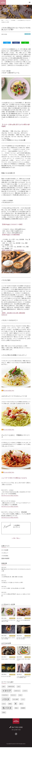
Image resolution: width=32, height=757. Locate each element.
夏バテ (21, 703)
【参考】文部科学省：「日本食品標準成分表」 (13, 250)
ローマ (4, 703)
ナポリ (20, 695)
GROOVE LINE (11, 686)
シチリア (25, 690)
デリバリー (13, 695)
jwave (19, 686)
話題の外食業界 (5, 558)
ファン (23, 699)
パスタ (6, 699)
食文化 (4, 712)
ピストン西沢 (15, 699)
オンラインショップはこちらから (9, 495)
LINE (25, 42)
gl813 (4, 686)
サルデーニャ (17, 690)
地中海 (10, 703)
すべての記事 (4, 550)
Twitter (7, 42)
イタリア (7, 691)
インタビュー (4, 552)
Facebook (16, 42)
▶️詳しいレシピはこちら (7, 390)
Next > (18, 538)
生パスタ (7, 708)
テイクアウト (5, 695)
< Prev (13, 538)
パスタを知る (4, 555)
